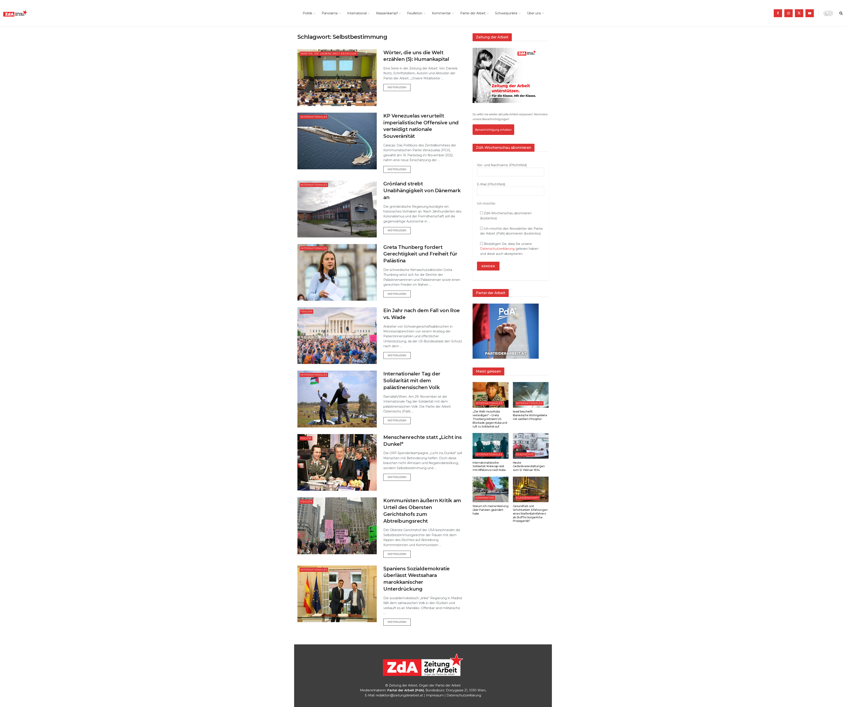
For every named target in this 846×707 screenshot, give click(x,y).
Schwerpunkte (506, 13)
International (357, 13)
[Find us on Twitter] (799, 13)
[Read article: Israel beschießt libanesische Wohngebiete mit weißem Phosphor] (531, 395)
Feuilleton (414, 13)
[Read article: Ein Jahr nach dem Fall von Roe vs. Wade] (337, 335)
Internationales (314, 116)
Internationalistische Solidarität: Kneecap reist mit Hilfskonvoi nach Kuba (489, 466)
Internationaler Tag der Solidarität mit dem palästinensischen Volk (411, 380)
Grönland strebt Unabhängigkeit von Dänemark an (421, 190)
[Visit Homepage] (25, 13)
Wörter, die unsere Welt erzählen (328, 53)
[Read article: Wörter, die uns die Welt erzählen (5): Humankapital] (337, 77)
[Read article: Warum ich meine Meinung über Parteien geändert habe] (490, 489)
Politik (307, 13)
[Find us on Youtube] (809, 13)
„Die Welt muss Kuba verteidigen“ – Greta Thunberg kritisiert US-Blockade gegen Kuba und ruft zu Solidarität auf (490, 419)
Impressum (435, 695)
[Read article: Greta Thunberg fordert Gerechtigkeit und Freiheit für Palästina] (337, 272)
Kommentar (441, 13)
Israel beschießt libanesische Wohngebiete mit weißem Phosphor (530, 415)
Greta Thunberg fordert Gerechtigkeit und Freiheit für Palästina (420, 254)
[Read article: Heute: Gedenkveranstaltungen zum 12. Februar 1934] (531, 446)
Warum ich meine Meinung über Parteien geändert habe (490, 509)
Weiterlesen (399, 87)
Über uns (534, 13)
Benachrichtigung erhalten (493, 129)
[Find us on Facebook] (778, 13)
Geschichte (525, 454)
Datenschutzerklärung (497, 249)
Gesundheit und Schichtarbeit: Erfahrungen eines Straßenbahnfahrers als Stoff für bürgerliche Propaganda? (530, 513)
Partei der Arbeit (473, 13)
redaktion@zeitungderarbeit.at (399, 695)
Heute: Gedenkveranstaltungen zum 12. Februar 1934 (529, 466)
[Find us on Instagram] (788, 13)
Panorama (330, 13)
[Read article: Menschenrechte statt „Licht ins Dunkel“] (337, 462)
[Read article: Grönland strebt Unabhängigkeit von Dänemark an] (337, 209)
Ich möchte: (486, 203)
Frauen (306, 311)
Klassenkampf (387, 13)
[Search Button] (841, 13)
